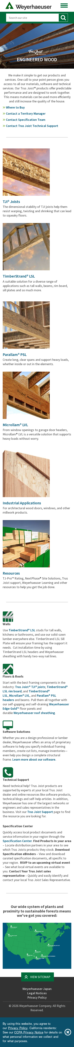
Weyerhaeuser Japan (37, 989)
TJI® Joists (11, 201)
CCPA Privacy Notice (28, 1032)
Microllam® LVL (15, 424)
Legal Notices (37, 993)
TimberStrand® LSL (19, 276)
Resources (11, 573)
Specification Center (17, 841)
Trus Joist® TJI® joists (30, 687)
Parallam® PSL (15, 354)
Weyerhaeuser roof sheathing (34, 713)
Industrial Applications (22, 502)
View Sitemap (40, 977)
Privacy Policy (37, 997)
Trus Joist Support (40, 812)
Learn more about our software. (34, 759)
